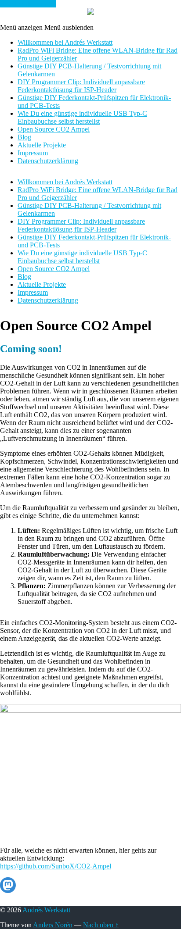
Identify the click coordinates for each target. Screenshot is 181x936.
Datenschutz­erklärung (48, 160)
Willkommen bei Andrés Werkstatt (65, 42)
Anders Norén (52, 925)
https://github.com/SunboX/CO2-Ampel (55, 866)
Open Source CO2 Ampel (54, 129)
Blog (24, 137)
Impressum (33, 153)
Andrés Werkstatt (46, 910)
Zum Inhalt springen (28, 3)
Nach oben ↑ (101, 925)
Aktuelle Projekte (42, 145)
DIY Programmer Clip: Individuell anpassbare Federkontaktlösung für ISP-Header (81, 85)
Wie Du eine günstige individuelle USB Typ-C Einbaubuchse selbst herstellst (82, 117)
